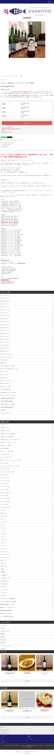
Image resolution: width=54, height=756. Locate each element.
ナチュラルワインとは (6, 645)
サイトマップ (4, 625)
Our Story (3, 628)
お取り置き (3, 648)
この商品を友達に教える (6, 144)
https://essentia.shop (5, 260)
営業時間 (3, 634)
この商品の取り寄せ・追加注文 (8, 142)
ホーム (2, 75)
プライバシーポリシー (39, 745)
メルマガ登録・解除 (47, 745)
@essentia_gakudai (21, 263)
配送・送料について (17, 745)
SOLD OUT (27, 123)
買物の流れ (3, 642)
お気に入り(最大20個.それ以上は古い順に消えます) (12, 139)
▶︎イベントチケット (8, 75)
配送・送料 (3, 639)
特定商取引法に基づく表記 (6, 132)
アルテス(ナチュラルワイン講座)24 (17, 75)
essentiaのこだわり (5, 631)
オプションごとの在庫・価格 (6, 127)
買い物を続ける (5, 146)
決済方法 (3, 637)
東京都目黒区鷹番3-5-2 (5, 279)
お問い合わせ (3, 741)
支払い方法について (9, 745)
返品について (3, 130)
